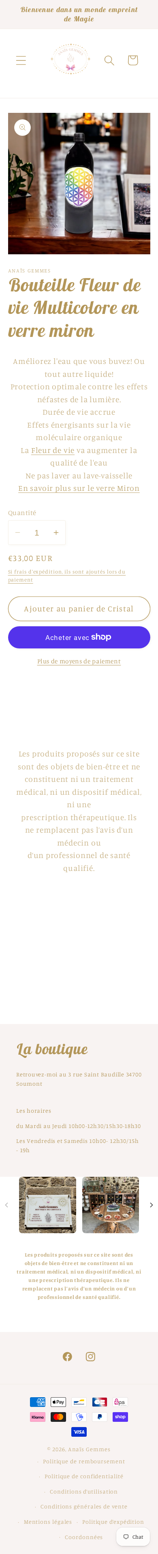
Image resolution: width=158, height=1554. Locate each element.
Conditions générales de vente (84, 1506)
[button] (20, 60)
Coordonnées (84, 1536)
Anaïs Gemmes (89, 1449)
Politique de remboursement (84, 1461)
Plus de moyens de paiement (79, 661)
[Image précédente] (6, 1205)
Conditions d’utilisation (84, 1491)
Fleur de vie (53, 450)
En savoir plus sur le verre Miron (79, 488)
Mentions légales (48, 1521)
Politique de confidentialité (84, 1476)
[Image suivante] (151, 1205)
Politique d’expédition (113, 1521)
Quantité (22, 512)
